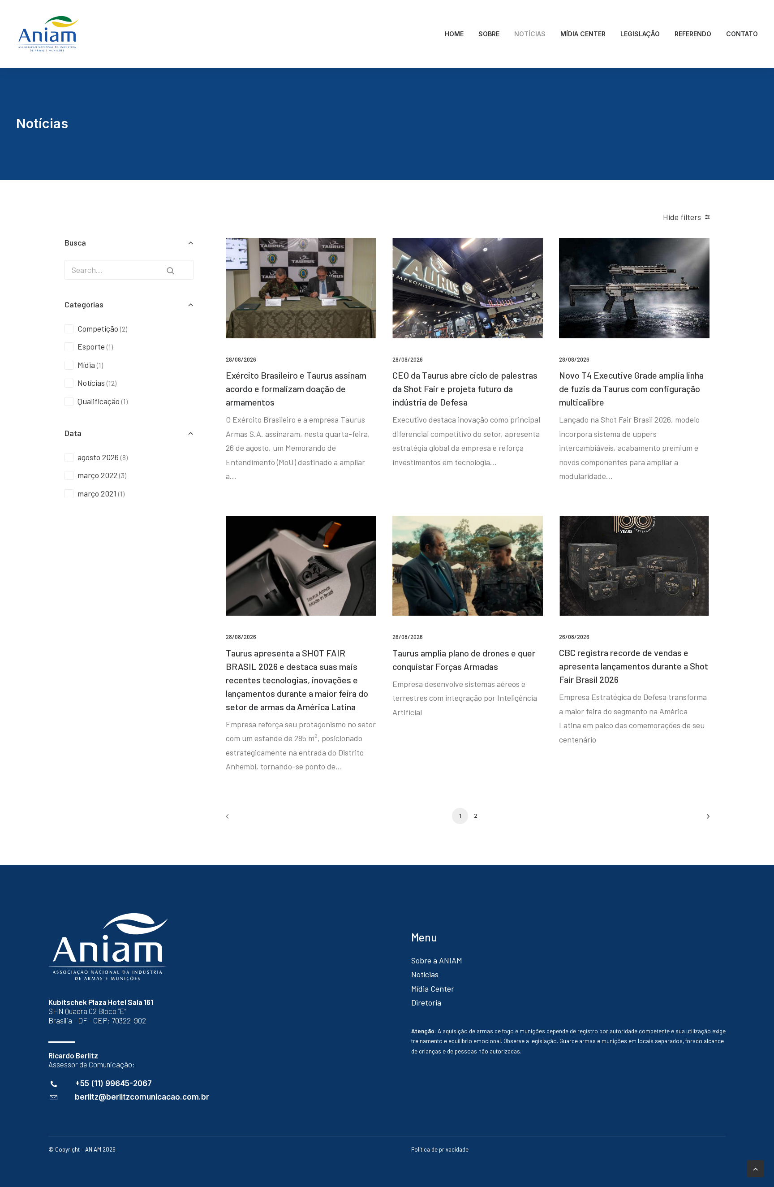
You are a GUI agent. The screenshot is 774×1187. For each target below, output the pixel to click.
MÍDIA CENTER (583, 34)
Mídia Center (432, 988)
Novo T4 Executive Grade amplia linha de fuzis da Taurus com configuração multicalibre (631, 388)
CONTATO (742, 34)
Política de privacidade (440, 1149)
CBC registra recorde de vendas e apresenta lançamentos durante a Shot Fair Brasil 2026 (633, 666)
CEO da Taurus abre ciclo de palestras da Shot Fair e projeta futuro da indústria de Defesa (465, 388)
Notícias (425, 974)
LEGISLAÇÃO (640, 34)
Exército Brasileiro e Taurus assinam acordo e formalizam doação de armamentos (296, 388)
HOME (454, 34)
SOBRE (488, 34)
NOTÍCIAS (530, 34)
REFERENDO (693, 34)
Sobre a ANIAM (436, 960)
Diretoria (426, 1002)
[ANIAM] (47, 34)
